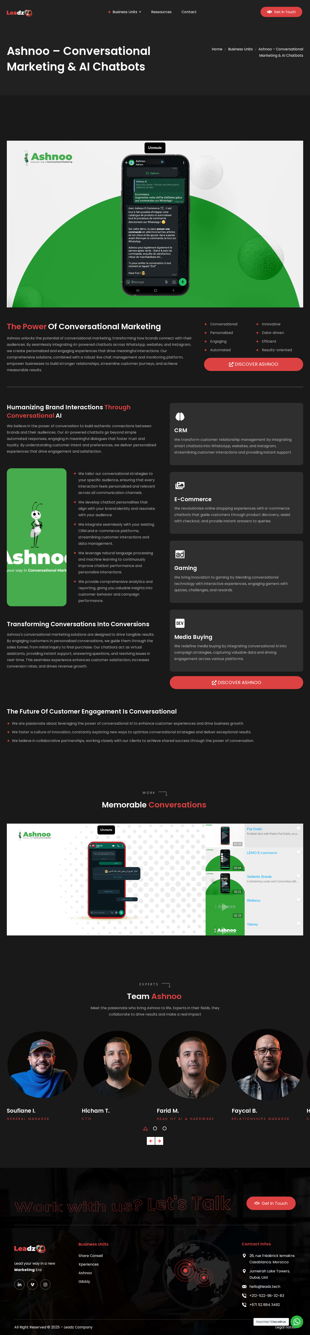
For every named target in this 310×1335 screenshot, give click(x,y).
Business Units (240, 49)
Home (217, 49)
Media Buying (193, 637)
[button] (145, 1128)
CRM (180, 430)
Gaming (185, 568)
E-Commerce (193, 499)
